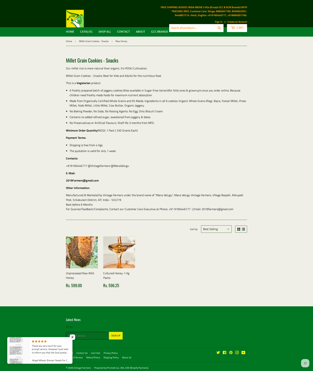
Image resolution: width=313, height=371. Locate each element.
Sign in (218, 22)
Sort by (194, 229)
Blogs (69, 326)
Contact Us (81, 353)
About (140, 32)
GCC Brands (159, 32)
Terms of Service (74, 357)
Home (70, 32)
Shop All (105, 32)
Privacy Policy (111, 353)
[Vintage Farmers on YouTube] (243, 353)
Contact (123, 32)
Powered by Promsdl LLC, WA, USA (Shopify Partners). (121, 368)
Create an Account (237, 22)
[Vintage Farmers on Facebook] (224, 353)
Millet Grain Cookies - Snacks (93, 41)
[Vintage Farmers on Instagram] (237, 353)
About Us (126, 357)
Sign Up (115, 335)
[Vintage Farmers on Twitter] (218, 353)
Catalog (86, 32)
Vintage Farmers (82, 368)
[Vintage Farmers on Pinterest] (231, 353)
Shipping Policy (111, 357)
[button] (72, 337)
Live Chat (95, 353)
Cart (239, 28)
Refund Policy (93, 357)
